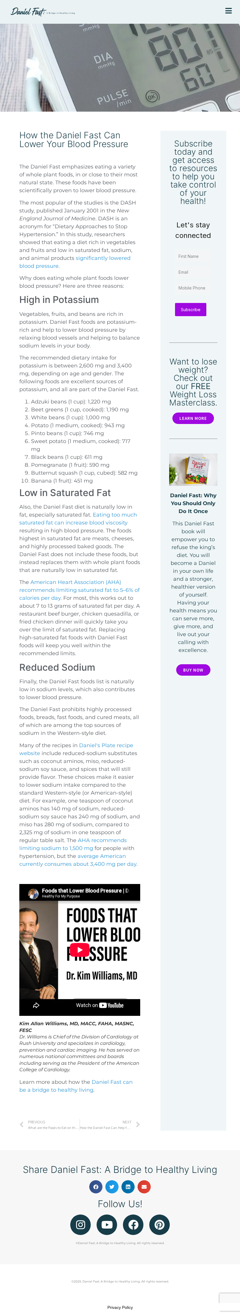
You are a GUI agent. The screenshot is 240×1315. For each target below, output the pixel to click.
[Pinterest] (159, 1224)
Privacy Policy (120, 1307)
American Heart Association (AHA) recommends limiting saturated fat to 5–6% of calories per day (79, 590)
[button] (95, 1186)
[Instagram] (80, 1224)
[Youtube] (107, 1224)
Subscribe (190, 309)
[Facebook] (133, 1224)
